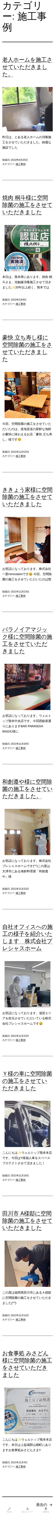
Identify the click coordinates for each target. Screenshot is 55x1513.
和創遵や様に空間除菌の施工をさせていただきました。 (27, 788)
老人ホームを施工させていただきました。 (27, 66)
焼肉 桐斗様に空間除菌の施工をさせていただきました (27, 204)
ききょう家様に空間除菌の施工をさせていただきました (27, 497)
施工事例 (21, 164)
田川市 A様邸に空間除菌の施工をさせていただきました (27, 1220)
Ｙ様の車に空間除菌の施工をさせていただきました (27, 1080)
